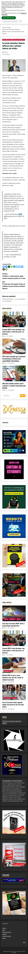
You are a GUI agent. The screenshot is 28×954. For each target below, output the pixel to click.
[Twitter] (17, 267)
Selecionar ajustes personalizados (10, 21)
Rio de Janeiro (7, 698)
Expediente (4, 934)
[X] (3, 269)
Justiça (9, 39)
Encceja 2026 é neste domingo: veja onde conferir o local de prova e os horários (13, 331)
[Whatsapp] (11, 267)
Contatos (4, 938)
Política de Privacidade (6, 932)
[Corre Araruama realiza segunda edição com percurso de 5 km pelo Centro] (14, 692)
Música (18, 619)
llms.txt (24, 942)
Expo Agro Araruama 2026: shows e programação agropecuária (13, 624)
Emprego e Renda (8, 671)
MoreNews (23, 951)
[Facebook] (3, 267)
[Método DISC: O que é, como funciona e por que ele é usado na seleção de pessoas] (14, 665)
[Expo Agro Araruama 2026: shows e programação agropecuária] (14, 613)
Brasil (4, 39)
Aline (5, 336)
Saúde (5, 352)
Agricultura (12, 619)
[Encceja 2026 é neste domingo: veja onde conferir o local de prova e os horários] (14, 319)
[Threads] (9, 267)
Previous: (13, 276)
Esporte (14, 698)
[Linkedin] (14, 267)
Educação (6, 325)
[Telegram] (19, 267)
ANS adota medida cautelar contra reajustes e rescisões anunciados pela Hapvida (14, 385)
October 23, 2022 (10, 257)
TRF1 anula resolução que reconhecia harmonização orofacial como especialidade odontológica (13, 358)
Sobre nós (4, 928)
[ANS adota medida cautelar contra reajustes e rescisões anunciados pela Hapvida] (14, 373)
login (15, 299)
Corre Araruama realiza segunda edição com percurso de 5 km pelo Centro (13, 704)
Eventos (6, 619)
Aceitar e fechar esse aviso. (8, 17)
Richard (6, 52)
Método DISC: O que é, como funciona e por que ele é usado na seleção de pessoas (12, 677)
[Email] (6, 269)
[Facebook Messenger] (22, 267)
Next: (13, 285)
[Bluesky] (6, 267)
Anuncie (3, 930)
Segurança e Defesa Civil (18, 39)
